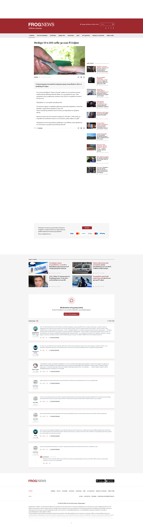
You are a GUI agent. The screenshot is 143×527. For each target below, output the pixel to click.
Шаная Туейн (35, 369)
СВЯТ (84, 491)
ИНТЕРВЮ (64, 491)
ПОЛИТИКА (78, 491)
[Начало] (106, 28)
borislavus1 (46, 457)
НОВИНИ (36, 77)
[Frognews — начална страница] (37, 481)
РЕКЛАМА (94, 496)
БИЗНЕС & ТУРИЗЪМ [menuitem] (98, 35)
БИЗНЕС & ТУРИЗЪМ (101, 491)
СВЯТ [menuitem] (77, 35)
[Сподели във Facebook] (81, 77)
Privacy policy (81, 503)
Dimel (35, 435)
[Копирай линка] (78, 77)
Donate (87, 228)
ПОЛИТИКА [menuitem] (71, 35)
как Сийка (35, 402)
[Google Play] (100, 480)
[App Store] (109, 480)
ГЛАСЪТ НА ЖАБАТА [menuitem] (42, 35)
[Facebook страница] (108, 28)
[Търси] (113, 24)
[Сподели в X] (84, 77)
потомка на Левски (35, 352)
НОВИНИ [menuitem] (31, 35)
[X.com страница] (111, 28)
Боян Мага (35, 386)
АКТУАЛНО (71, 491)
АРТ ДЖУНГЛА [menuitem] (86, 35)
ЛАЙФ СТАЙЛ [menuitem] (110, 35)
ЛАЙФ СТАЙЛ (111, 491)
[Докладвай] (47, 338)
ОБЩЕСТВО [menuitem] (62, 35)
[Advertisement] (71, 9)
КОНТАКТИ (87, 496)
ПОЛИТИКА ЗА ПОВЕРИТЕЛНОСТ (106, 496)
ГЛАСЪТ (59, 491)
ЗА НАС (81, 496)
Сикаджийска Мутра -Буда (35, 333)
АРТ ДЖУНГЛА (91, 491)
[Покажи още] (71, 523)
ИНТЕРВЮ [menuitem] (53, 35)
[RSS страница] (113, 28)
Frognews (40, 128)
